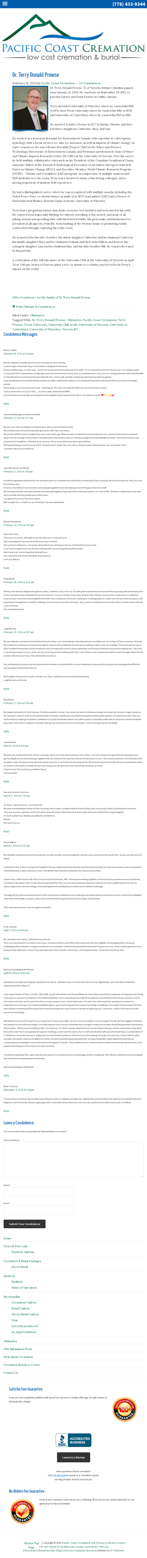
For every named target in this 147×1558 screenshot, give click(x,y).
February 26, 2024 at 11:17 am (19, 632)
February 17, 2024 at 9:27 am (18, 418)
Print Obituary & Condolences (35, 306)
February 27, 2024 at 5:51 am (18, 703)
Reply (6, 403)
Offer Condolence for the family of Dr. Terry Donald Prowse (51, 297)
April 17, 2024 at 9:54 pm (16, 930)
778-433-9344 (59, 1475)
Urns (14, 1320)
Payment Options (22, 1252)
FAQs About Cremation (18, 1357)
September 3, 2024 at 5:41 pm (19, 1090)
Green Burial (19, 1267)
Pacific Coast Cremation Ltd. (79, 1542)
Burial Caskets (20, 1308)
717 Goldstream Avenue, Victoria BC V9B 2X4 (82, 1546)
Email (7, 1203)
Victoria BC (70, 329)
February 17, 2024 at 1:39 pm (18, 471)
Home (7, 1238)
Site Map (56, 1550)
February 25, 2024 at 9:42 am (19, 582)
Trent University (35, 324)
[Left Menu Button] (6, 4)
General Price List (15, 1246)
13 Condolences (90, 83)
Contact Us (11, 1372)
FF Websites (117, 1550)
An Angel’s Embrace (24, 1332)
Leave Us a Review (73, 1457)
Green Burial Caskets (25, 1314)
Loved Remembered (24, 1326)
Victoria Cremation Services (79, 1550)
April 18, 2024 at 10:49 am (16, 973)
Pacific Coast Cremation (100, 320)
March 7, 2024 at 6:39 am (17, 845)
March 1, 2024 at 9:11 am (16, 745)
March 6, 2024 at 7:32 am (17, 795)
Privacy (101, 1542)
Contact (120, 1542)
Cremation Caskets (23, 1302)
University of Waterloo (45, 329)
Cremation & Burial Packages (22, 1261)
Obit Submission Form (18, 1349)
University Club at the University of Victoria (78, 324)
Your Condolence (11, 1140)
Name (7, 1185)
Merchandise (12, 1296)
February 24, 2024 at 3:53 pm (19, 525)
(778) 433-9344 (128, 4)
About (111, 1542)
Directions (29, 1550)
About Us (9, 1276)
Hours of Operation (24, 1287)
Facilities (17, 1281)
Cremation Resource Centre (22, 1365)
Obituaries (37, 315)
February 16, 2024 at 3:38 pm (19, 353)
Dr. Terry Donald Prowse (49, 320)
